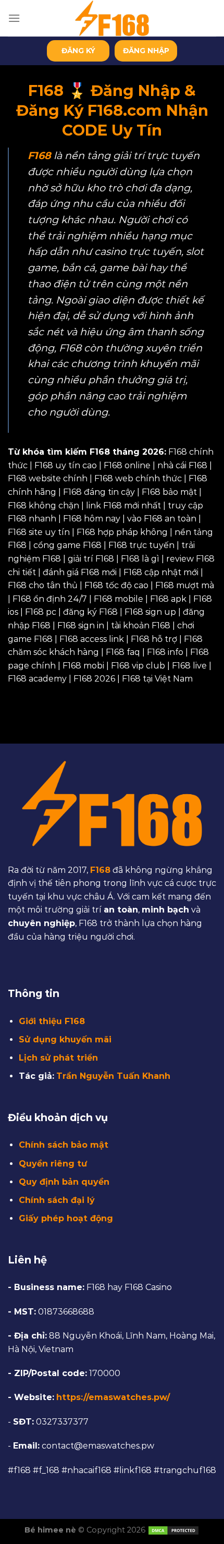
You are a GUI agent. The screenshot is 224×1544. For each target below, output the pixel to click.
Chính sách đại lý (57, 1200)
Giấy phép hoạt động (66, 1218)
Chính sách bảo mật (63, 1145)
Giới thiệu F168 (52, 1021)
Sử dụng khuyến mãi (65, 1039)
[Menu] (14, 18)
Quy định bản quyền (64, 1182)
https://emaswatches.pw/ (113, 1397)
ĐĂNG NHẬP (146, 50)
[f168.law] (112, 18)
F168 (100, 870)
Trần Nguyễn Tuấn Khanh (113, 1076)
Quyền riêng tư (53, 1164)
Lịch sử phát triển (58, 1058)
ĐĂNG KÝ (78, 50)
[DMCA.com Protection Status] (173, 1530)
